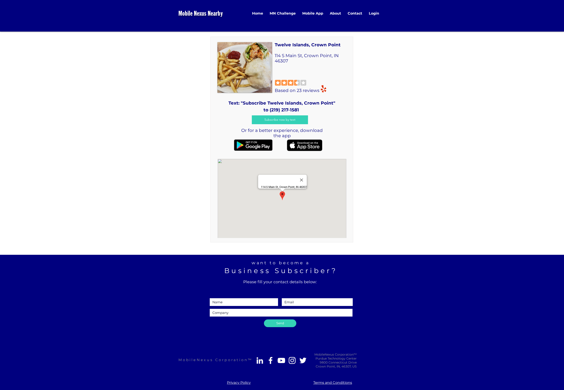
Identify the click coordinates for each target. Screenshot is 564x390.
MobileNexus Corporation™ (215, 360)
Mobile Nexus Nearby (200, 14)
